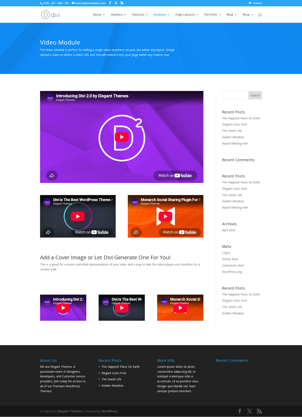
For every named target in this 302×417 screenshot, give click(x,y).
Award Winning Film (235, 143)
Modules (160, 14)
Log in (226, 253)
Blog (230, 14)
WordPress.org (232, 272)
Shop (246, 14)
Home (97, 14)
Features (138, 14)
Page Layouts (185, 14)
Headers (116, 14)
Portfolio (210, 14)
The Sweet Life (232, 131)
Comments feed (233, 265)
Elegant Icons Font (234, 124)
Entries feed (230, 259)
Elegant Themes (69, 411)
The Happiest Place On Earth (241, 118)
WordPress (110, 411)
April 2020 (228, 230)
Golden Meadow (233, 137)
